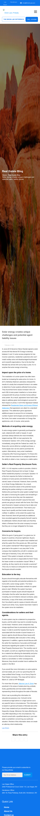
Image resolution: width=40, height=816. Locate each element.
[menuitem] (36, 11)
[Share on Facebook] (13, 739)
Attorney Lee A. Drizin (26, 683)
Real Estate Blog (14, 175)
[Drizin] (14, 11)
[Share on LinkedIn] (26, 739)
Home (4, 175)
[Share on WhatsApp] (21, 739)
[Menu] (36, 12)
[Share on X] (17, 739)
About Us (8, 811)
